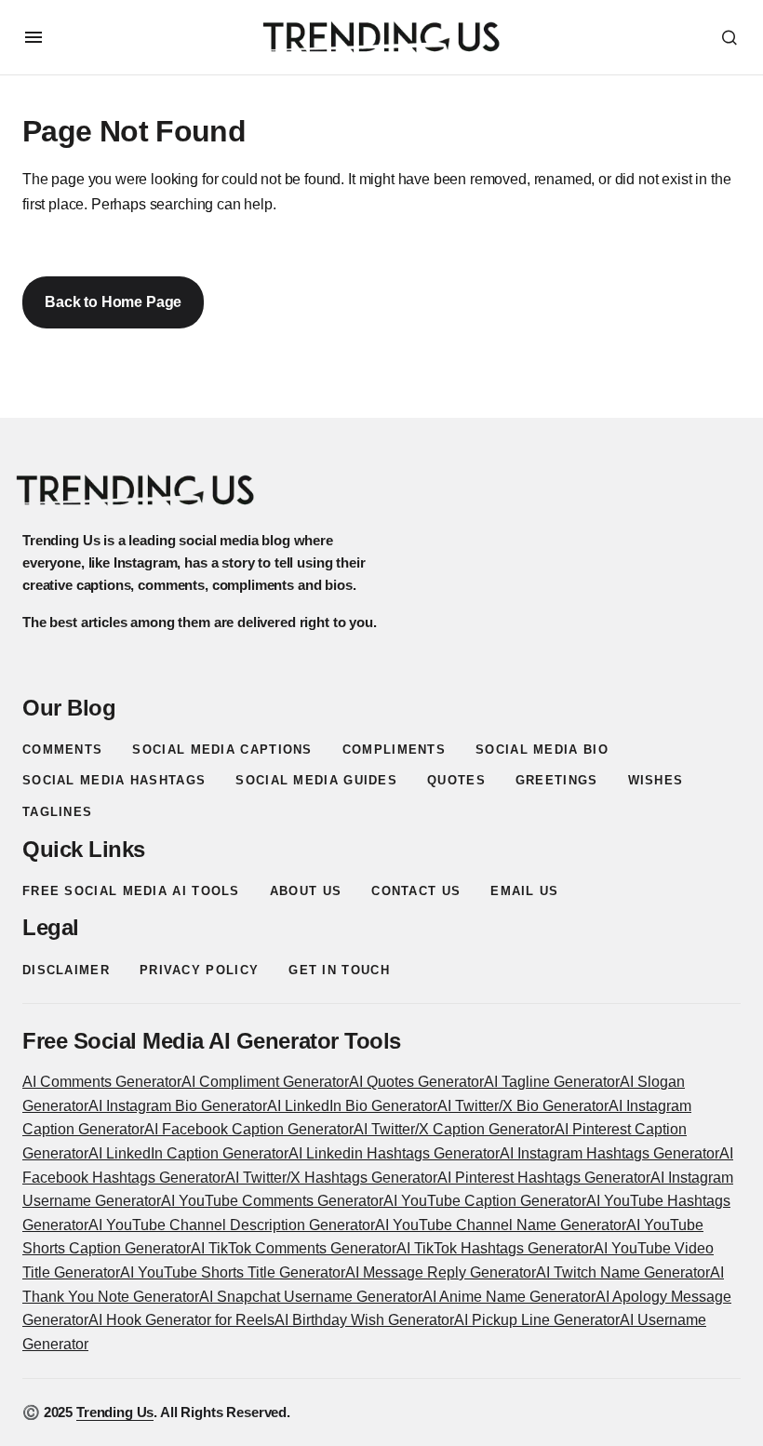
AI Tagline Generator (552, 1082)
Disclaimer (66, 970)
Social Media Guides (316, 780)
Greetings (556, 780)
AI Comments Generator (101, 1082)
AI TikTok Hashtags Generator (495, 1248)
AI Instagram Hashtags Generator (609, 1153)
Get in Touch (339, 970)
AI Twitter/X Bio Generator (523, 1106)
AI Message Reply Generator (440, 1272)
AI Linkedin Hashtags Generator (394, 1153)
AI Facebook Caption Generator (249, 1129)
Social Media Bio (542, 749)
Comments (62, 749)
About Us (305, 891)
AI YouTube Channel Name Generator (500, 1225)
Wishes (656, 780)
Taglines (57, 812)
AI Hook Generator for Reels (181, 1320)
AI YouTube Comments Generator (272, 1201)
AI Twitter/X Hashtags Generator (331, 1177)
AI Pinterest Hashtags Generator (543, 1177)
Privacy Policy (199, 970)
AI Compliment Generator (265, 1082)
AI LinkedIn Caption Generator (188, 1153)
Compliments (394, 749)
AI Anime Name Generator (509, 1297)
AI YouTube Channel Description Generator (231, 1225)
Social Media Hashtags (114, 780)
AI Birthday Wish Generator (364, 1320)
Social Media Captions (222, 749)
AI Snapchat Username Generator (310, 1297)
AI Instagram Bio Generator (177, 1106)
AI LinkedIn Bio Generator (352, 1106)
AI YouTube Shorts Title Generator (232, 1272)
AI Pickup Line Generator (537, 1320)
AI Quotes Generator (416, 1082)
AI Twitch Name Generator (623, 1272)
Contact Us (416, 891)
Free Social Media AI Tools (131, 891)
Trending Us (115, 1412)
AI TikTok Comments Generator (293, 1248)
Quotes (456, 780)
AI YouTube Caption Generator (484, 1201)
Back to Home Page (113, 302)
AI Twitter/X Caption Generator (454, 1129)
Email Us (524, 891)
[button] (33, 37)
